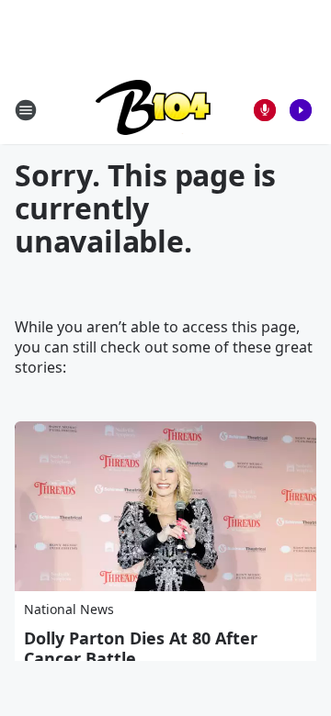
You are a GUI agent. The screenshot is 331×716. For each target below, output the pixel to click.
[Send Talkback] (265, 110)
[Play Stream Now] (301, 110)
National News (69, 609)
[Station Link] (153, 110)
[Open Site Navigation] (26, 110)
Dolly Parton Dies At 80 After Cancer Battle (140, 648)
